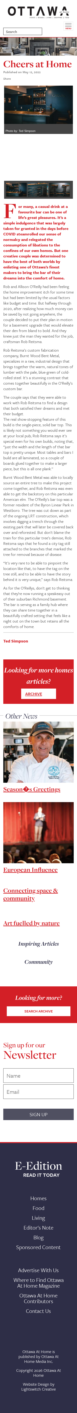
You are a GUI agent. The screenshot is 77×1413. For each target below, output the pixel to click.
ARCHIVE (33, 694)
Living (38, 1218)
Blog (38, 1237)
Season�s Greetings (31, 789)
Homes (38, 1198)
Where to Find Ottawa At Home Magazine (38, 1282)
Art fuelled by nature (31, 923)
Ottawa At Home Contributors (38, 1298)
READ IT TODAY (41, 1175)
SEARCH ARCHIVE (38, 1011)
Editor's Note (38, 1227)
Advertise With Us (38, 1270)
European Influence (30, 869)
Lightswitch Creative (38, 1389)
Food (38, 1208)
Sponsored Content (38, 1247)
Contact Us (38, 1311)
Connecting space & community (30, 894)
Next (67, 131)
